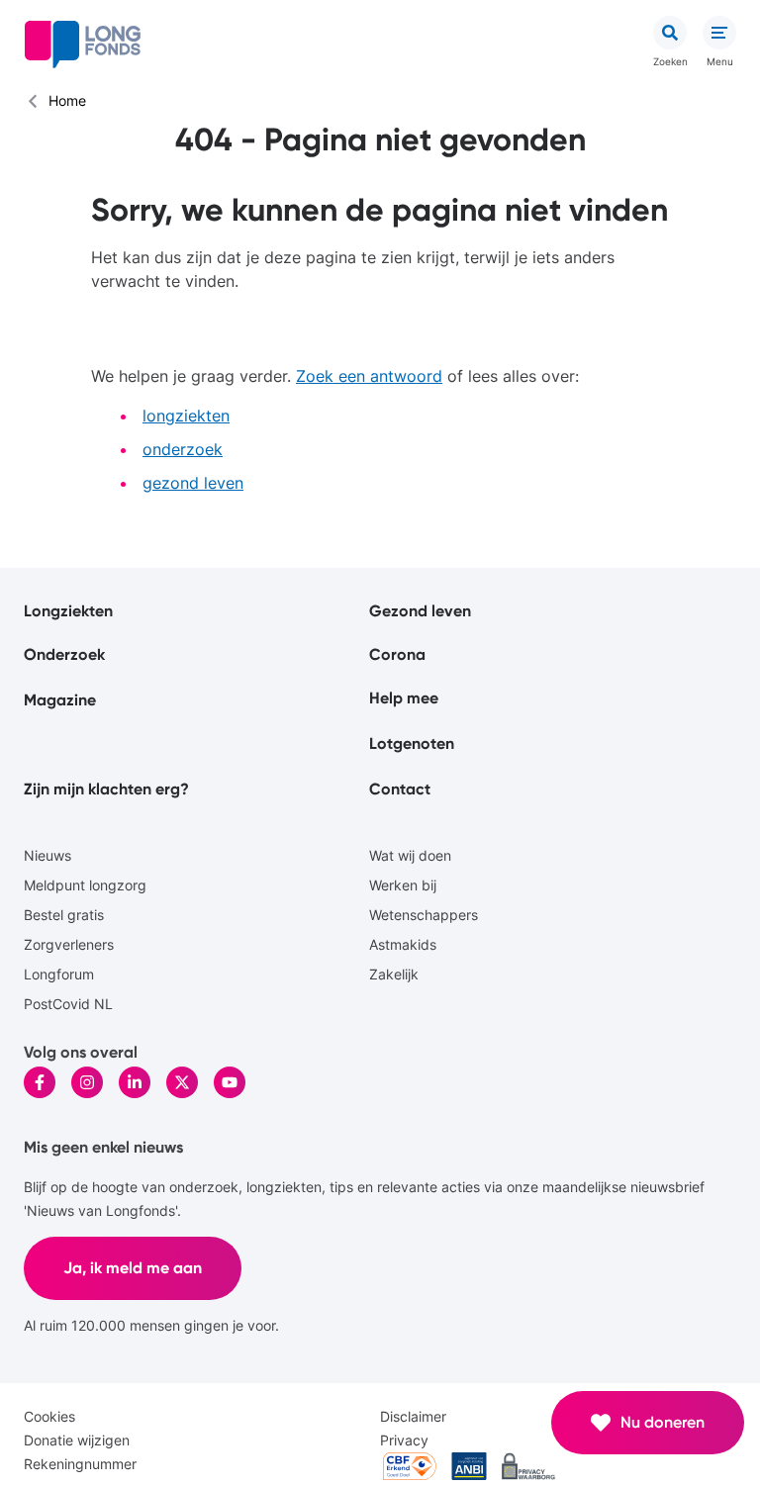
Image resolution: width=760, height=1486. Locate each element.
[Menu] (719, 32)
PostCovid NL (68, 1003)
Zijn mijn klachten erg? (106, 789)
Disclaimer (413, 1416)
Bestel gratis (64, 914)
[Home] (83, 44)
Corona (397, 654)
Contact (399, 789)
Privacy (404, 1440)
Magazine (60, 700)
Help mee (403, 698)
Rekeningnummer (80, 1463)
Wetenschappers (423, 914)
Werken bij (402, 885)
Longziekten (68, 611)
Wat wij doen (410, 855)
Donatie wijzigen (77, 1440)
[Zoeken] (670, 32)
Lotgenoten (411, 743)
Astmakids (402, 944)
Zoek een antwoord (369, 376)
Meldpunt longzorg (85, 885)
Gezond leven (420, 611)
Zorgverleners (69, 944)
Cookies (49, 1416)
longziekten (186, 415)
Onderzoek (64, 654)
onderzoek (182, 449)
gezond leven (192, 483)
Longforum (59, 974)
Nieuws (47, 855)
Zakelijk (394, 974)
